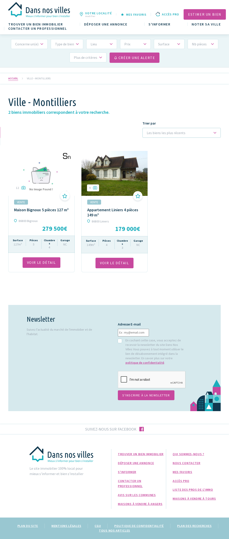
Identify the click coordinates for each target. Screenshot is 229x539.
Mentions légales (66, 526)
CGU (98, 526)
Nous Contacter (186, 463)
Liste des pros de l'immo (193, 490)
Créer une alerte (136, 57)
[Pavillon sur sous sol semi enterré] (114, 173)
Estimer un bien (204, 14)
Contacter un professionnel (37, 28)
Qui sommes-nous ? (188, 454)
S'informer (159, 24)
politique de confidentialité (144, 363)
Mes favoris (182, 472)
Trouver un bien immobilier (35, 24)
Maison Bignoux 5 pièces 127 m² (41, 209)
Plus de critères (85, 57)
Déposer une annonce (105, 24)
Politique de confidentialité (139, 526)
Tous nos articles (114, 530)
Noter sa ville (206, 24)
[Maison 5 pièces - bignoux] (41, 173)
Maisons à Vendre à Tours (194, 499)
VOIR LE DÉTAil (41, 262)
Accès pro (181, 481)
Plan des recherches (194, 526)
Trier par (149, 123)
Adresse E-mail (129, 324)
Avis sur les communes (137, 495)
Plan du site (27, 526)
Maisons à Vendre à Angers (140, 504)
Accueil (13, 78)
